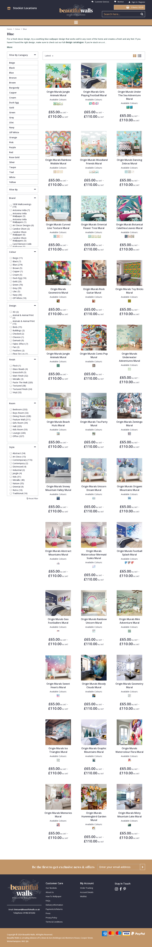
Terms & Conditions (54, 922)
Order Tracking (86, 888)
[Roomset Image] (58, 75)
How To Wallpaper (53, 896)
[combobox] (76, 43)
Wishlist (83, 896)
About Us (50, 892)
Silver (12, 162)
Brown (12, 82)
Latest (48, 55)
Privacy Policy (51, 918)
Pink (11, 142)
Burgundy (14, 87)
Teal (11, 172)
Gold (11, 107)
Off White (14, 132)
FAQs (48, 901)
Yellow (12, 182)
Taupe (12, 167)
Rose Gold (14, 157)
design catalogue (75, 42)
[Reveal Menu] (76, 22)
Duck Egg (14, 102)
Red (11, 152)
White (12, 177)
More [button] (9, 47)
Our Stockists (51, 888)
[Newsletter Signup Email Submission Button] (142, 867)
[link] (116, 889)
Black (12, 67)
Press (48, 913)
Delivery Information (54, 905)
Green (12, 112)
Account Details (86, 892)
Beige (12, 62)
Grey (11, 117)
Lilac (11, 122)
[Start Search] (142, 14)
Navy (11, 127)
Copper (13, 92)
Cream (12, 97)
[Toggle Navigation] (76, 22)
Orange (13, 137)
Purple (12, 147)
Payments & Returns (54, 909)
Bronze (12, 77)
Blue (11, 72)
